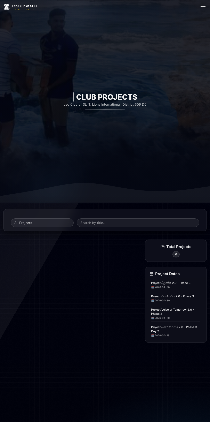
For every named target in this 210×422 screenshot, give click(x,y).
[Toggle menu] (203, 7)
